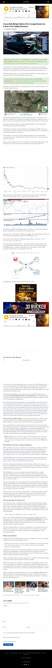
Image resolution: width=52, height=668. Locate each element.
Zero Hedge (7, 67)
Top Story (32, 595)
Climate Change (9, 595)
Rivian (27, 595)
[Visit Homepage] (26, 2)
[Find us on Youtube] (24, 664)
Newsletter (44, 652)
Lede (24, 595)
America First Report (27, 661)
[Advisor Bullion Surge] (26, 292)
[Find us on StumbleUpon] (28, 664)
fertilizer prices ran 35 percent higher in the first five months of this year (25, 460)
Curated (9, 20)
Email (4, 627)
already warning (35, 522)
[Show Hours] (26, 307)
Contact (20, 652)
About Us (6, 652)
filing (44, 121)
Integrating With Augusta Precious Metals (34, 652)
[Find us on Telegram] (26, 664)
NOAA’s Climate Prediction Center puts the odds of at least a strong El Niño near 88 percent (25, 404)
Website (28, 627)
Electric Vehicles (16, 595)
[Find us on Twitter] (22, 664)
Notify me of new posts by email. (9, 641)
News (29, 29)
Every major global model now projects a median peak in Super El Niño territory (24, 409)
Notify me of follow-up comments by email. (11, 637)
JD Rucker (29, 657)
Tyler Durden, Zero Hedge (10, 29)
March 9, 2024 (21, 29)
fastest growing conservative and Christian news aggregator (21, 63)
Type (6, 20)
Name (4, 621)
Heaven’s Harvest (21, 430)
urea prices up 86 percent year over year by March (24, 453)
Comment (5, 605)
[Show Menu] (3, 2)
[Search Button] (48, 2)
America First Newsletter (14, 652)
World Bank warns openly (12, 491)
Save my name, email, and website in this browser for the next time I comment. (19, 632)
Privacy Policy (25, 654)
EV (21, 595)
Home (4, 20)
